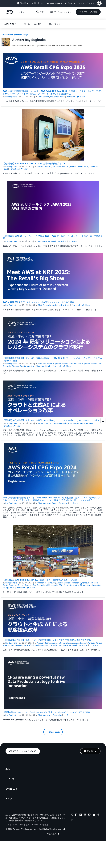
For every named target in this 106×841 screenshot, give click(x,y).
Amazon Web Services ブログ (14, 34)
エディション (55, 24)
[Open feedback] (102, 420)
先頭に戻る (51, 834)
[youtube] (94, 815)
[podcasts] (98, 815)
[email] (72, 820)
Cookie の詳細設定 (40, 824)
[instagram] (85, 815)
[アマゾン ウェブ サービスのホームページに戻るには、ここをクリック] (9, 13)
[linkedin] (81, 815)
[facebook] (76, 815)
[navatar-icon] (99, 3)
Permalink (71, 96)
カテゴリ (38, 24)
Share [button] (82, 96)
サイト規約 (25, 824)
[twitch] (89, 815)
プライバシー (11, 824)
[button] (101, 3)
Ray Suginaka (11, 96)
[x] (72, 815)
